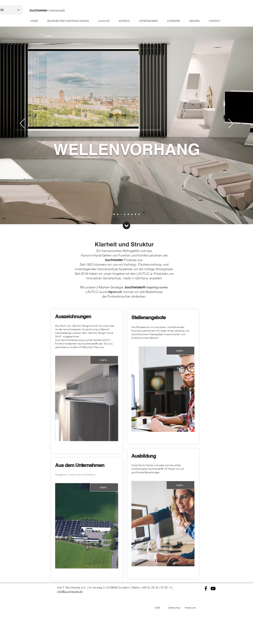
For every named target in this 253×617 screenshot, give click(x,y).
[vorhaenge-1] (124, 214)
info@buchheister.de (70, 591)
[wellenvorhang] (117, 214)
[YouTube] (213, 588)
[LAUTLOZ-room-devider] (135, 214)
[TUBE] (114, 214)
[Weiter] (230, 124)
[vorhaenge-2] (128, 214)
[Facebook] (206, 588)
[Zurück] (22, 124)
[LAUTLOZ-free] (121, 214)
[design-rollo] (139, 214)
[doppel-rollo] (131, 214)
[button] (157, 608)
